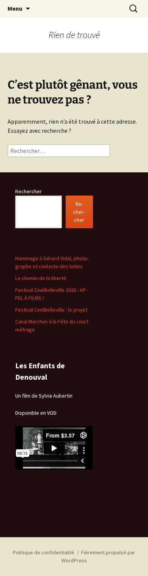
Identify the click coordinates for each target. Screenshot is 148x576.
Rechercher (28, 191)
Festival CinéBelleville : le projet (51, 309)
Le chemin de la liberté (40, 278)
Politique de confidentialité (43, 552)
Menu (15, 8)
